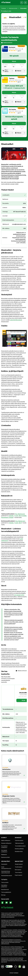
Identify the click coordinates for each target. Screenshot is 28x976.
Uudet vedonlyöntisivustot (6, 867)
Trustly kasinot (18, 867)
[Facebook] (2, 902)
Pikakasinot (4, 854)
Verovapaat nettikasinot (4, 851)
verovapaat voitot (19, 595)
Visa (16, 514)
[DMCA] (19, 967)
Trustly (16, 515)
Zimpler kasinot (19, 864)
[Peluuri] (2, 967)
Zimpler (11, 517)
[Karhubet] (5, 49)
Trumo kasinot (18, 872)
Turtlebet (3, 8)
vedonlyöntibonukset (16, 320)
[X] (10, 902)
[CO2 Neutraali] (9, 967)
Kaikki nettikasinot (5, 840)
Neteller (11, 515)
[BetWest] (24, 828)
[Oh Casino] (5, 111)
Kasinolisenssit (5, 889)
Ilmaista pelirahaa (19, 848)
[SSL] (23, 967)
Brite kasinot (18, 869)
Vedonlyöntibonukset (6, 875)
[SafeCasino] (24, 775)
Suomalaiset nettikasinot (4, 846)
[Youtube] (6, 902)
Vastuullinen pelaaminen (4, 886)
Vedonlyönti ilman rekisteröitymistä (5, 872)
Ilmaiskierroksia (19, 851)
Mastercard (21, 514)
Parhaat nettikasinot (6, 843)
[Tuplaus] (5, 80)
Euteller (24, 515)
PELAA (14, 61)
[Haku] (21, 2)
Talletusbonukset (19, 843)
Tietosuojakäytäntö (6, 892)
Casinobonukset (19, 840)
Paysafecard (4, 517)
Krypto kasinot (18, 875)
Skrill (20, 515)
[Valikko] (25, 2)
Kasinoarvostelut (13, 8)
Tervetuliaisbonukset (20, 846)
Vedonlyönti (4, 864)
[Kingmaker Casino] (24, 802)
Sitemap (3, 895)
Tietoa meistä (4, 882)
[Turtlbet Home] (6, 2)
